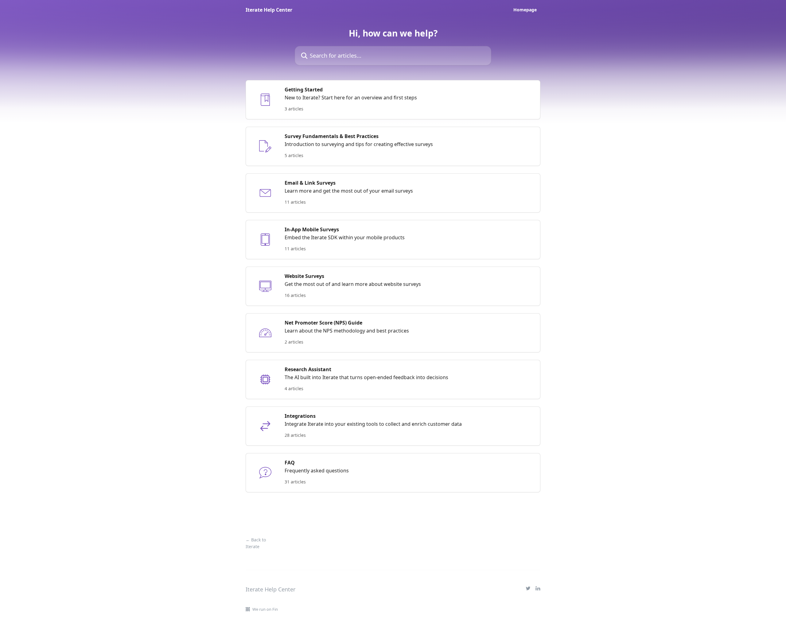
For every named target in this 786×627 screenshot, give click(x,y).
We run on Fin (265, 609)
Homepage (525, 10)
